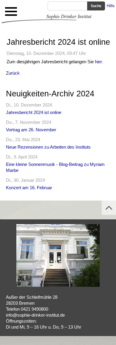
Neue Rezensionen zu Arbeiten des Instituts (48, 147)
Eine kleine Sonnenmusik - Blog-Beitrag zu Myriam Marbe (55, 167)
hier (98, 61)
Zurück (13, 73)
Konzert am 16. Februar (29, 187)
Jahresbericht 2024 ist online (33, 112)
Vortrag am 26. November (31, 129)
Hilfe (111, 6)
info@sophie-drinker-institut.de (35, 315)
